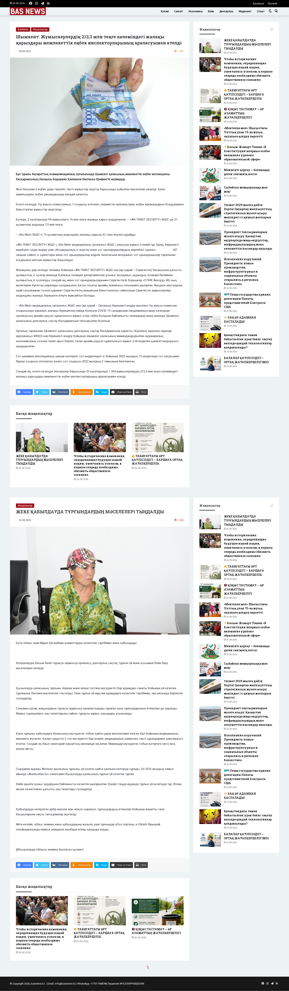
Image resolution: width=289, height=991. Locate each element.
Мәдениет (245, 11)
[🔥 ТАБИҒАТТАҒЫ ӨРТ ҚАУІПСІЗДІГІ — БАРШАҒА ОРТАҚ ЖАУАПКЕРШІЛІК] (158, 437)
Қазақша (258, 3)
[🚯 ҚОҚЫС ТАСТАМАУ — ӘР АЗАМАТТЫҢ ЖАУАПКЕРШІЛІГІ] (210, 114)
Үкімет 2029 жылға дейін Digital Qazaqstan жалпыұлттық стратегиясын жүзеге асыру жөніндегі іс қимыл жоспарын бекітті (248, 213)
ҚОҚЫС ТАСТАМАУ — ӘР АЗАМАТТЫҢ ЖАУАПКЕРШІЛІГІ (244, 113)
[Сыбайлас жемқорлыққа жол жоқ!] (210, 193)
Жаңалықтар (40, 29)
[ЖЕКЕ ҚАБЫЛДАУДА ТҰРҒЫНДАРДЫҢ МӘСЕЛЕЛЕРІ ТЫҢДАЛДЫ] (42, 437)
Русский (272, 3)
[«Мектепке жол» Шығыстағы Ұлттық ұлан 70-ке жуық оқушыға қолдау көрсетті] (210, 133)
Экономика (195, 11)
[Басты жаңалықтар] (28, 11)
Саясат (178, 11)
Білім (211, 11)
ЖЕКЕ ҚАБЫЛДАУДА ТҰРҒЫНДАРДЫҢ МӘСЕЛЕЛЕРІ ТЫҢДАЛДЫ (39, 459)
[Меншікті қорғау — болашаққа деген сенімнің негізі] (210, 175)
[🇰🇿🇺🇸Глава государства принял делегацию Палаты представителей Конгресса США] (210, 300)
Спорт (261, 11)
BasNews (23, 29)
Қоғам (165, 11)
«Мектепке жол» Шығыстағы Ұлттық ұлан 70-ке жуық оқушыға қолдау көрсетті (246, 132)
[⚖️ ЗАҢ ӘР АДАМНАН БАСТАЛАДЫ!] (210, 323)
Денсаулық (226, 11)
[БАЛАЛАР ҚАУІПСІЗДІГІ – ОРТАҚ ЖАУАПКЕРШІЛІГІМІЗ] (210, 363)
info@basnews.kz (65, 983)
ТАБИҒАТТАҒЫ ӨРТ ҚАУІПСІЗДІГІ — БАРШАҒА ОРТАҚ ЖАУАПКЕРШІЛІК (157, 459)
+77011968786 (99, 983)
